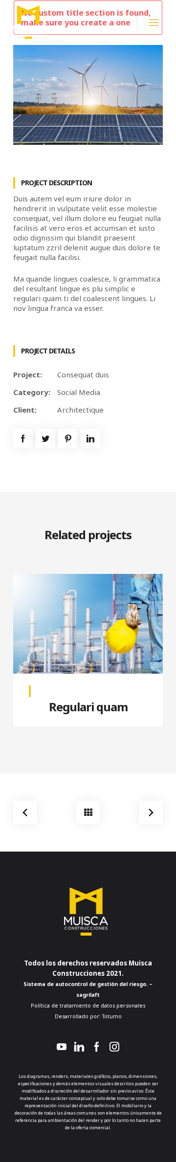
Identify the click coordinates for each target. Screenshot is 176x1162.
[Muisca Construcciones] (29, 21)
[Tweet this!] (45, 438)
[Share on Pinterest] (68, 438)
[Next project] (151, 812)
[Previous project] (25, 812)
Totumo (111, 1016)
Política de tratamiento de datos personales (88, 1005)
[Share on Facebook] (23, 438)
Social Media (78, 392)
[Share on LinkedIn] (90, 438)
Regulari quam (88, 707)
